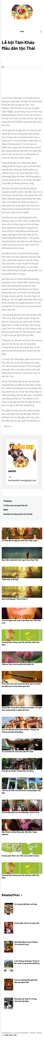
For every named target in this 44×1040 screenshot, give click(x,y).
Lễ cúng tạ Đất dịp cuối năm (25, 904)
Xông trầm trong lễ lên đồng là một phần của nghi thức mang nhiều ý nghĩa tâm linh (22, 708)
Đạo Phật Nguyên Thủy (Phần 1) (14, 599)
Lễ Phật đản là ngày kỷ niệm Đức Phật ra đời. (20, 540)
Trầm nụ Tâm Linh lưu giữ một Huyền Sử (18, 664)
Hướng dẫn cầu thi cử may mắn (26, 923)
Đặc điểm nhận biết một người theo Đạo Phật (20, 560)
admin (12, 471)
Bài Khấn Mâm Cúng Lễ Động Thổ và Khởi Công (26, 943)
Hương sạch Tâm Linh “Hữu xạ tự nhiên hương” (20, 856)
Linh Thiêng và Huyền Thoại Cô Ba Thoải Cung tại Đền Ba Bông (26, 962)
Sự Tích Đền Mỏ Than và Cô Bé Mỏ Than (17, 751)
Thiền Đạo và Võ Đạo (10, 579)
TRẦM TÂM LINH (10, 1035)
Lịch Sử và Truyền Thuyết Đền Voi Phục (18, 771)
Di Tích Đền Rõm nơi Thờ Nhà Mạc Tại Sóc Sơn (20, 812)
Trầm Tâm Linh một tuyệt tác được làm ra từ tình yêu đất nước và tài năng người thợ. (21, 685)
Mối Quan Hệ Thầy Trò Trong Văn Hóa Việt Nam (25, 1000)
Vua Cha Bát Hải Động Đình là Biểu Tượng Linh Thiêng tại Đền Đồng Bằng (20, 730)
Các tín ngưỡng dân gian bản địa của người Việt (25, 981)
